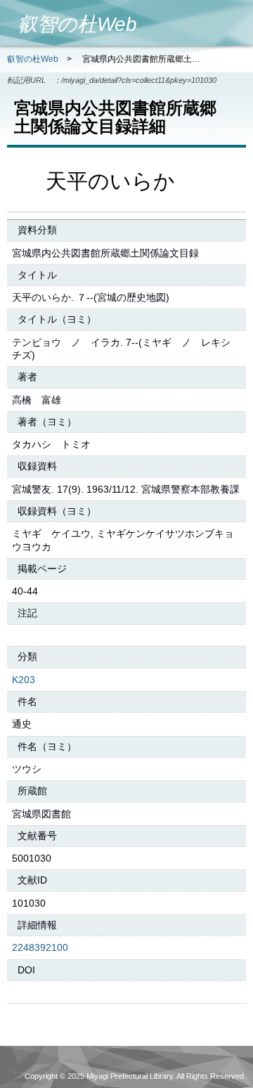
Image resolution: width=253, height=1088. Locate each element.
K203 (23, 679)
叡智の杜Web (32, 59)
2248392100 (40, 947)
